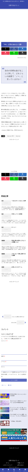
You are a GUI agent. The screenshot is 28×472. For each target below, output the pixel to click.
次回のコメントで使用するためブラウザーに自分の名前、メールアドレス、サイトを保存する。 (14, 374)
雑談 (3, 136)
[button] (22, 53)
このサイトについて (7, 465)
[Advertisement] (14, 26)
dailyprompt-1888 (10, 136)
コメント (4, 340)
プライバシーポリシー (14, 467)
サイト (3, 367)
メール (3, 361)
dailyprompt (18, 136)
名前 (3, 356)
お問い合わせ (20, 465)
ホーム (7, 462)
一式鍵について (20, 462)
